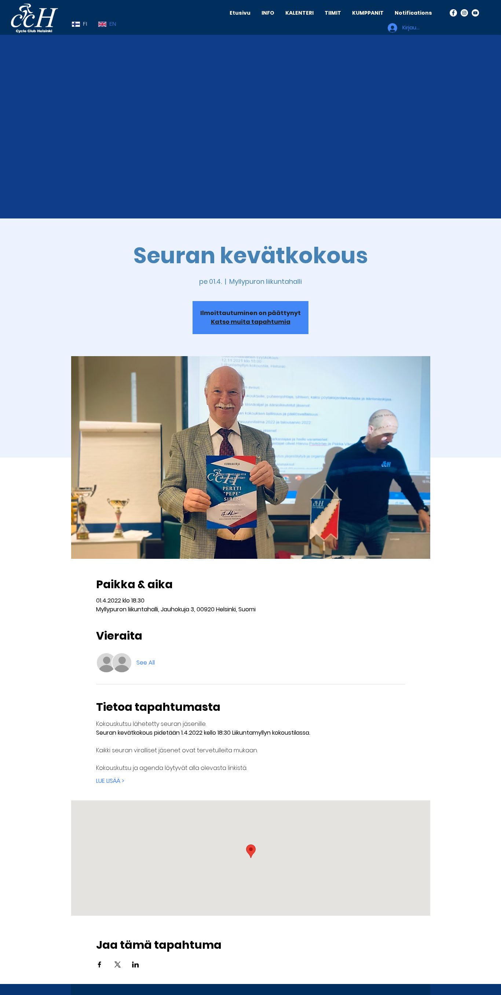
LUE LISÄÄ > (110, 781)
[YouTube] (475, 13)
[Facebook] (453, 13)
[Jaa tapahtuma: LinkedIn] (135, 964)
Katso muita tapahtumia (250, 322)
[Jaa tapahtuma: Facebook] (99, 964)
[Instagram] (464, 13)
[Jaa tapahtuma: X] (117, 964)
